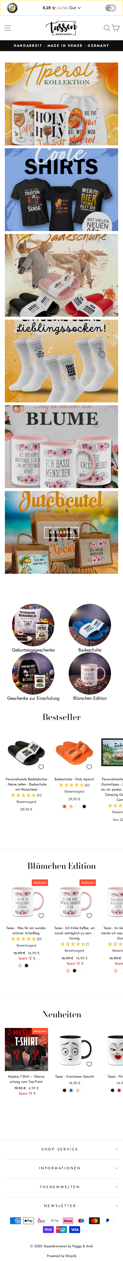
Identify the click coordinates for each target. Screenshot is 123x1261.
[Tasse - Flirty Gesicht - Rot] (119, 1090)
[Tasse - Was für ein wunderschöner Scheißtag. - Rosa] (20, 965)
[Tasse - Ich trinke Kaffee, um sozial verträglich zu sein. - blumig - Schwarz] (74, 971)
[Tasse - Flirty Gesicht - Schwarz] (112, 1090)
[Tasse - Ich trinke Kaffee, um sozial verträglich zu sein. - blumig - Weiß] (81, 971)
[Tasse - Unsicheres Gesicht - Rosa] (78, 1090)
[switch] (111, 8)
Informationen (60, 1168)
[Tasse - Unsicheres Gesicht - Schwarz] (64, 1090)
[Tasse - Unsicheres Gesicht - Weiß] (84, 1090)
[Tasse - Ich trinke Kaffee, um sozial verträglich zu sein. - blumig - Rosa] (68, 971)
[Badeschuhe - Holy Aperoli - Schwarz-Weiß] (78, 806)
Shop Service (60, 1149)
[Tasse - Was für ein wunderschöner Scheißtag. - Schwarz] (26, 965)
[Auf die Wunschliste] (41, 767)
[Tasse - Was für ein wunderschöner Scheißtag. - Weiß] (33, 965)
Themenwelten (60, 1187)
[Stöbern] (61, 532)
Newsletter (60, 1205)
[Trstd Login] (114, 7)
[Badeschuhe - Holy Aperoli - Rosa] (71, 806)
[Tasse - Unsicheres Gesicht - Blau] (71, 1090)
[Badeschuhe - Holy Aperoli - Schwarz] (84, 806)
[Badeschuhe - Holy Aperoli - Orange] (64, 806)
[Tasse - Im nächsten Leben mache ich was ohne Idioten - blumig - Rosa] (116, 971)
